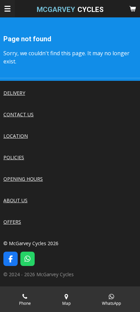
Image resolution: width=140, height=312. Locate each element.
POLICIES (13, 157)
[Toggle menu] (7, 8)
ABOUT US (15, 200)
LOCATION (15, 136)
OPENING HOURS (23, 179)
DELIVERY (14, 93)
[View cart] (132, 8)
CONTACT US (18, 114)
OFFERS (12, 222)
